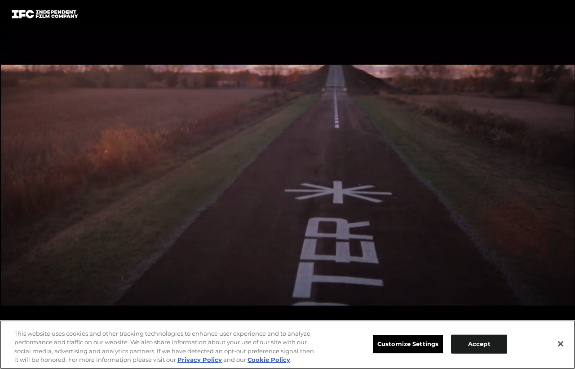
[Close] (561, 344)
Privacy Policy (199, 359)
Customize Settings (407, 343)
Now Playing (135, 16)
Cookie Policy (269, 359)
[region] (287, 344)
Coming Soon (202, 16)
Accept (479, 343)
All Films (529, 16)
